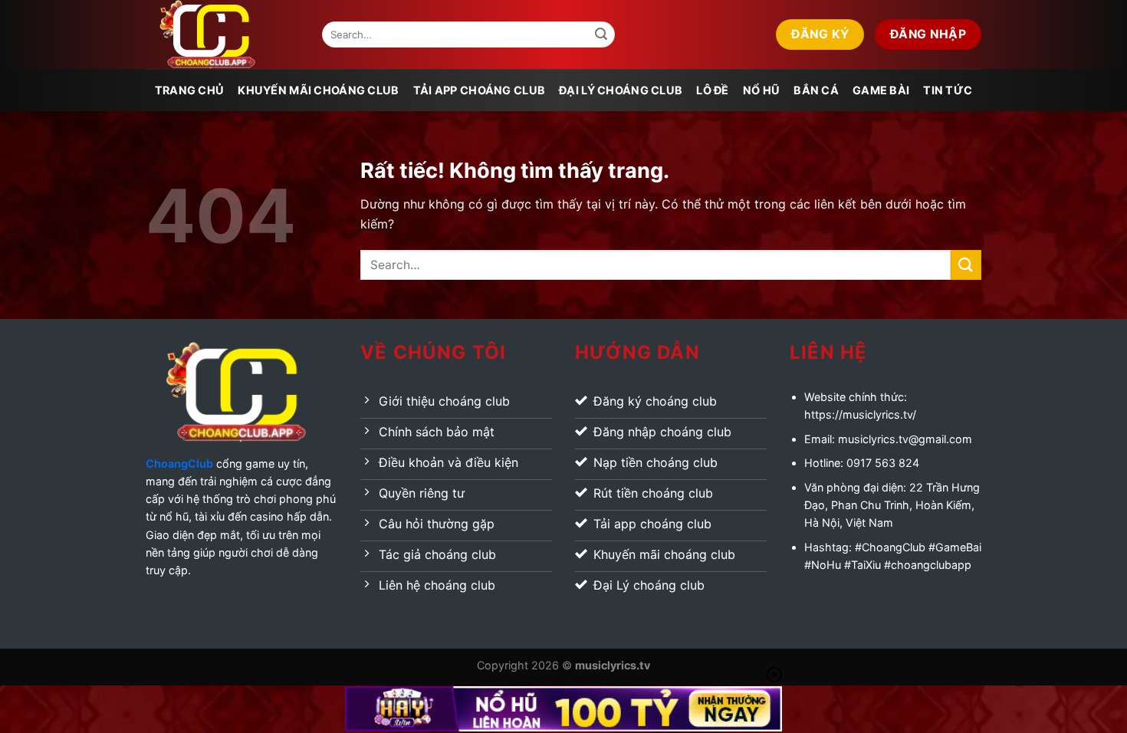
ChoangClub (179, 463)
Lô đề (712, 90)
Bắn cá (816, 90)
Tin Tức (947, 90)
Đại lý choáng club (620, 90)
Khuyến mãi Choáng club (318, 90)
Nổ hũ (761, 90)
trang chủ (190, 90)
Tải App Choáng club (479, 90)
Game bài (881, 90)
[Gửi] (601, 34)
